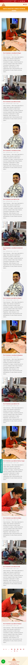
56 (20, 649)
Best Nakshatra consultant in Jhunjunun (13, 355)
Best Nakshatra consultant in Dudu (12, 150)
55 (17, 649)
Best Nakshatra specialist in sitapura (12, 298)
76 (14, 651)
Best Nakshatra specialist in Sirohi (11, 101)
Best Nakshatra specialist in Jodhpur (12, 518)
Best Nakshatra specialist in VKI (11, 403)
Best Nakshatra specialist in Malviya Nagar (14, 461)
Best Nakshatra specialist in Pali (11, 199)
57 (23, 649)
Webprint (14, 661)
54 (14, 649)
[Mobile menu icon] (26, 4)
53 (11, 649)
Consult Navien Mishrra (1, 466)
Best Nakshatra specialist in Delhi (11, 566)
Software (18, 661)
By (9, 103)
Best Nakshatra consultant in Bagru (12, 53)
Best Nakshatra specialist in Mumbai (12, 623)
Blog (4, 103)
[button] (3, 661)
